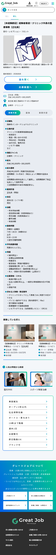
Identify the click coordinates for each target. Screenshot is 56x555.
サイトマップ (33, 545)
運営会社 (9, 545)
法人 (7, 16)
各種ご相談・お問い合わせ (38, 535)
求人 (14, 16)
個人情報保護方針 (35, 540)
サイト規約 (9, 540)
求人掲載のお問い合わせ (14, 530)
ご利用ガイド (33, 530)
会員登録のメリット (12, 535)
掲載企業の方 (44, 3)
